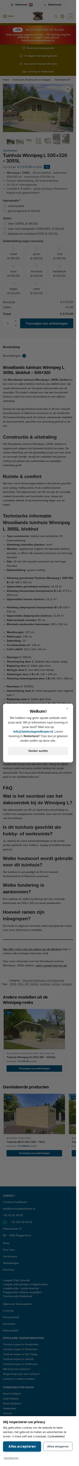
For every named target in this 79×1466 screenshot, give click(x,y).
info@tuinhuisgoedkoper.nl (33, 731)
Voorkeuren (11, 1458)
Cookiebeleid (56, 1436)
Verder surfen (38, 751)
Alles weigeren (58, 1446)
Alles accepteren (22, 1446)
